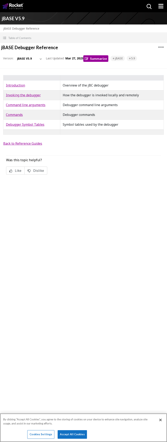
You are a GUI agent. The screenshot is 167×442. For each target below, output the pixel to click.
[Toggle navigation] (161, 6)
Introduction (15, 85)
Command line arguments (25, 105)
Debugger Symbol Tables (25, 124)
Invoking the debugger (23, 95)
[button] (83, 38)
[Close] (160, 419)
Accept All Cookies (72, 434)
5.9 (133, 58)
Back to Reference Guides (22, 143)
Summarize (98, 58)
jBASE (119, 58)
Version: (8, 58)
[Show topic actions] (161, 47)
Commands (14, 114)
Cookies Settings (41, 434)
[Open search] (149, 6)
